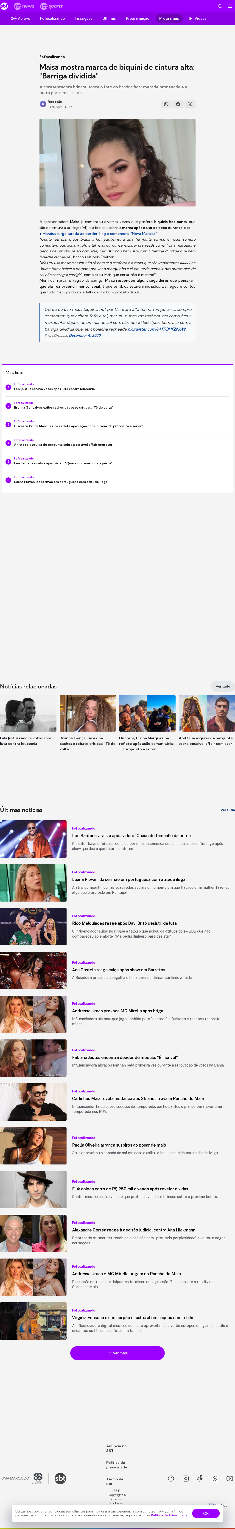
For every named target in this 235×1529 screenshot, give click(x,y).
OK (206, 1513)
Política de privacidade (116, 1464)
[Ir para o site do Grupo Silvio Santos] (25, 1478)
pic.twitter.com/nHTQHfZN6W (157, 329)
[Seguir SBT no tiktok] (200, 1478)
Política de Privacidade (169, 1515)
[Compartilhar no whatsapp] (166, 104)
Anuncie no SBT (116, 1448)
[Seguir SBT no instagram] (185, 1478)
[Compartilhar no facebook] (178, 104)
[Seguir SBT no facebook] (171, 1478)
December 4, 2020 (85, 335)
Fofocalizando (52, 56)
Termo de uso (114, 1481)
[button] (28, 727)
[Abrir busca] (219, 6)
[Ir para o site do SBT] (60, 1478)
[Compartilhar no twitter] (190, 104)
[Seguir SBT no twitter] (215, 1478)
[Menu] (230, 6)
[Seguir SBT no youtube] (229, 1478)
